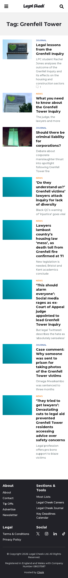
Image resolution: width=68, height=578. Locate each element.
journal (41, 40)
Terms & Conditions (16, 534)
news (39, 94)
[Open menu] (6, 6)
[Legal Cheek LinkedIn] (55, 533)
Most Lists (43, 496)
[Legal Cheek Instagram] (46, 533)
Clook (40, 572)
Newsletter (10, 515)
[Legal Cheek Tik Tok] (63, 533)
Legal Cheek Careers (50, 502)
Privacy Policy (12, 539)
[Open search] (61, 6)
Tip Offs (8, 503)
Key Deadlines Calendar (45, 515)
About (7, 492)
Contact (8, 498)
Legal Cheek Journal (49, 508)
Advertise (9, 509)
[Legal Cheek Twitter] (38, 533)
